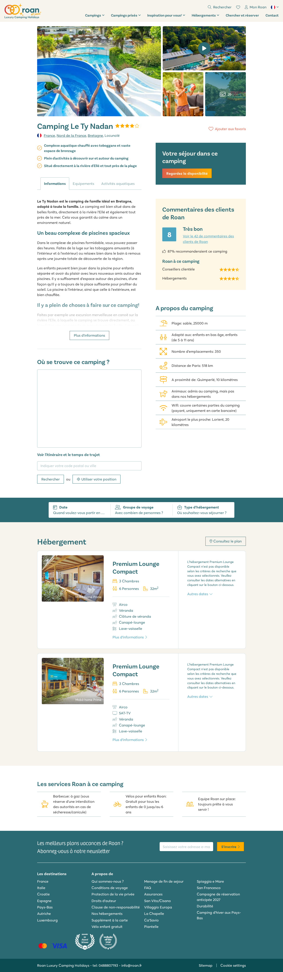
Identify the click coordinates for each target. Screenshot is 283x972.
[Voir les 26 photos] (99, 71)
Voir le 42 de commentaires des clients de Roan (208, 239)
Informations (55, 183)
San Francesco (209, 888)
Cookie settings (233, 965)
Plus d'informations (89, 335)
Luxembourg (47, 920)
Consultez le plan (227, 541)
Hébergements (204, 15)
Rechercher (50, 479)
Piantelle (151, 926)
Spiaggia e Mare (210, 881)
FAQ (147, 888)
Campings (93, 15)
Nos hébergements (107, 913)
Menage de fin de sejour (164, 881)
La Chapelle (154, 913)
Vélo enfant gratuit (107, 926)
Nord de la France (71, 135)
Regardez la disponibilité (187, 173)
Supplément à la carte (110, 920)
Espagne (44, 901)
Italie (41, 888)
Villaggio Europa (158, 907)
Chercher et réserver (242, 15)
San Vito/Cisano (157, 901)
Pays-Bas (45, 907)
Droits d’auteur (104, 901)
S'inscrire (228, 846)
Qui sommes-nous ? (108, 881)
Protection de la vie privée (113, 894)
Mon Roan (258, 7)
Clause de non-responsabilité (116, 907)
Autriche (44, 913)
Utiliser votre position (98, 479)
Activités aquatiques (118, 183)
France (49, 135)
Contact (272, 15)
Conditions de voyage (110, 888)
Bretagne (95, 135)
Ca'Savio (151, 920)
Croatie (43, 894)
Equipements (83, 183)
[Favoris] (238, 7)
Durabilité (205, 906)
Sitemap (205, 965)
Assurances (153, 894)
